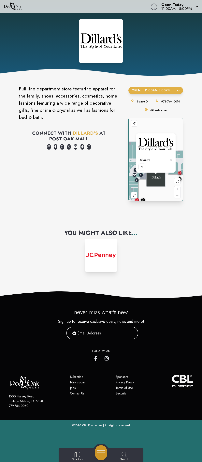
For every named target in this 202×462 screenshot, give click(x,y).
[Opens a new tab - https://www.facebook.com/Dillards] (55, 147)
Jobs (73, 388)
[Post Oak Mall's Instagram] (107, 357)
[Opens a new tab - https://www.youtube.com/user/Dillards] (75, 147)
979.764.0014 (170, 101)
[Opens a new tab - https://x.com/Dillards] (69, 147)
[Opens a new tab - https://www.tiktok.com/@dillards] (82, 147)
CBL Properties (92, 425)
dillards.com (158, 110)
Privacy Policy (125, 382)
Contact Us (77, 393)
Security (121, 393)
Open (151, 90)
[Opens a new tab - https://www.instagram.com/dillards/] (49, 147)
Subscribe (76, 377)
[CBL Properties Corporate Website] (172, 381)
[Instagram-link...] (101, 255)
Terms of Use (124, 388)
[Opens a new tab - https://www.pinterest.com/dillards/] (62, 147)
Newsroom (77, 382)
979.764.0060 (18, 406)
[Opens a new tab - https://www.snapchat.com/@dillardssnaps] (89, 147)
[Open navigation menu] (101, 453)
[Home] (76, 6)
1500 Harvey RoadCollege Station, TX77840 (26, 398)
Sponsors (122, 377)
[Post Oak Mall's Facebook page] (97, 357)
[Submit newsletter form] (130, 333)
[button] (178, 6)
